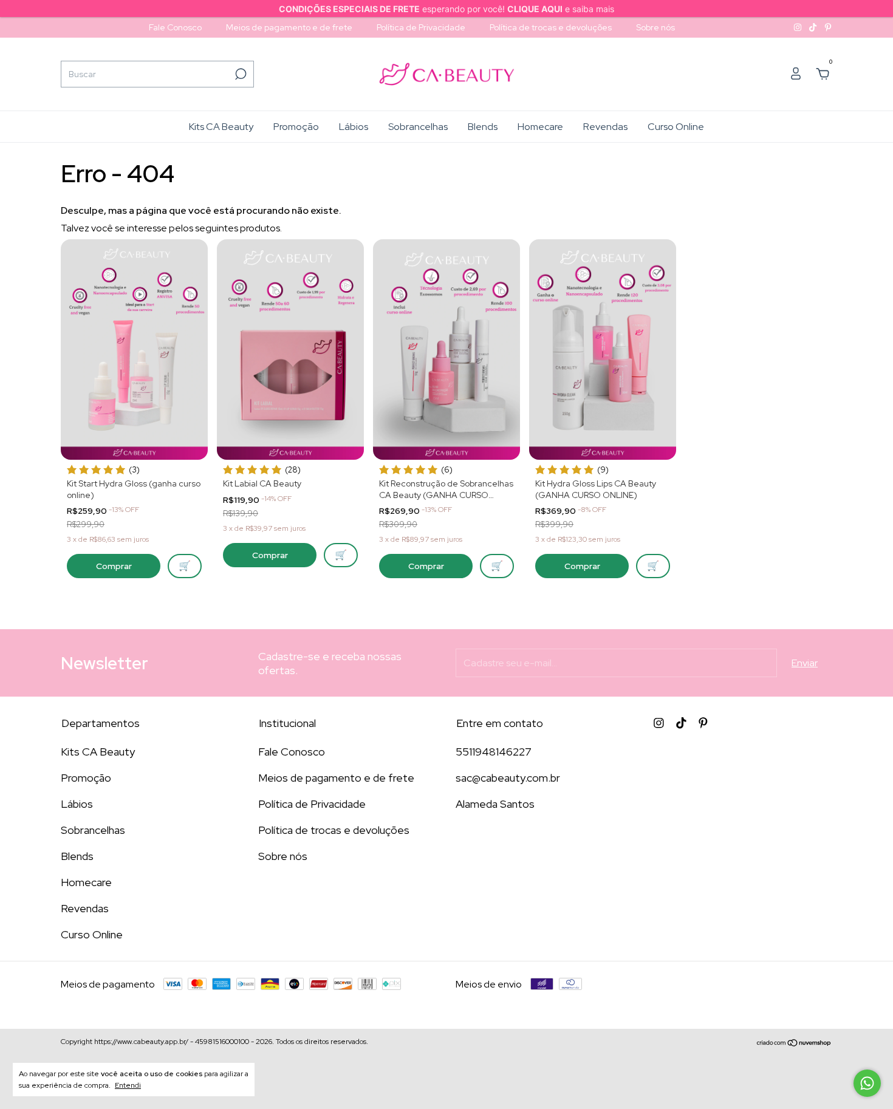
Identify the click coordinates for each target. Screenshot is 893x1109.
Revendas (605, 126)
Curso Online (676, 126)
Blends (483, 126)
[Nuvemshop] (794, 1043)
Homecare (540, 126)
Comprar (114, 566)
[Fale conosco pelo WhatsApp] (867, 1083)
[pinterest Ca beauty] (828, 27)
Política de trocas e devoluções (551, 27)
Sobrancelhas (418, 126)
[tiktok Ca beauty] (814, 27)
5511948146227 (494, 752)
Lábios (353, 126)
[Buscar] (239, 74)
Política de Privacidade (421, 27)
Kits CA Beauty (221, 126)
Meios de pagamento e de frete (289, 27)
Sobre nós (655, 27)
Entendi (128, 1085)
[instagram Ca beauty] (798, 27)
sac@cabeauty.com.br (508, 778)
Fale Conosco (175, 27)
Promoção (296, 126)
